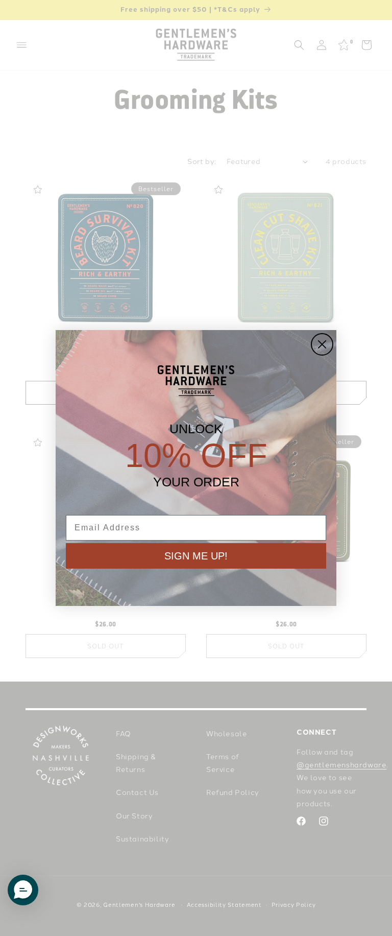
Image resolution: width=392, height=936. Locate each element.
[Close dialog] (322, 344)
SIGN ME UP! (196, 555)
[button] (23, 890)
